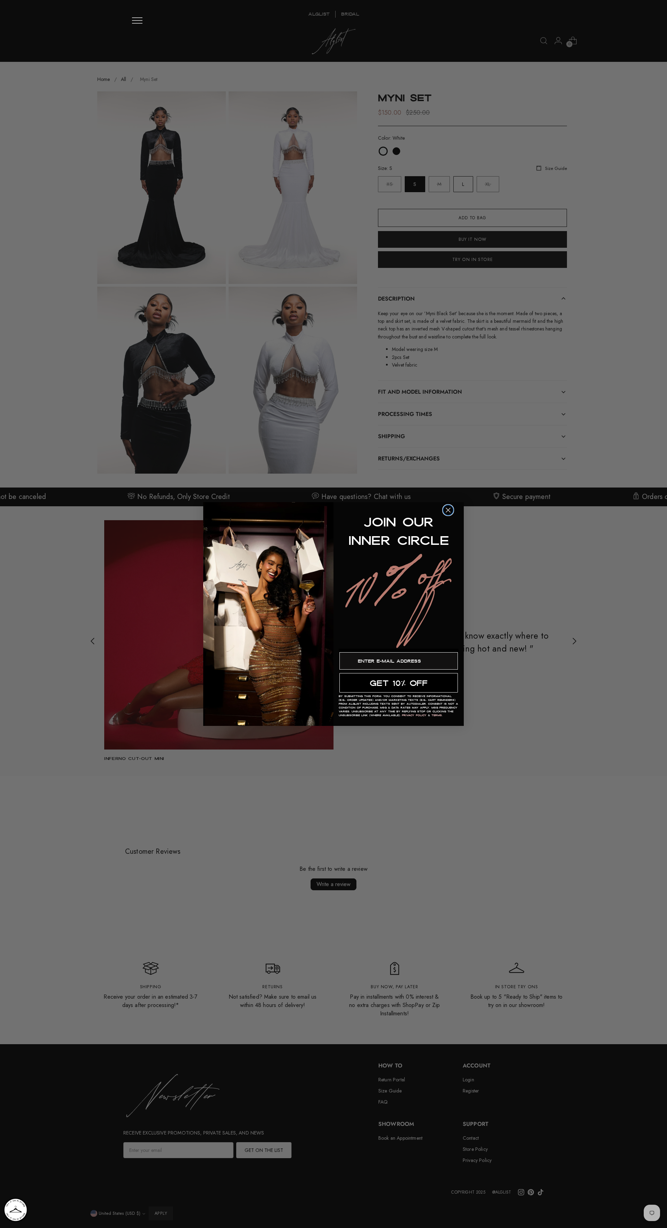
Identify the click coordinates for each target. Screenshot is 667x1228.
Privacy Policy (414, 715)
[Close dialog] (448, 510)
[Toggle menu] (137, 20)
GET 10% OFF (399, 683)
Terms (436, 715)
